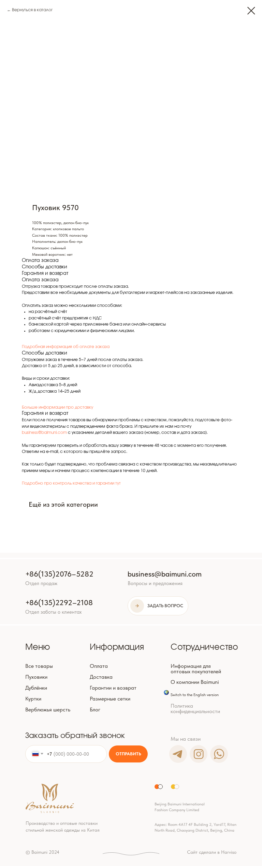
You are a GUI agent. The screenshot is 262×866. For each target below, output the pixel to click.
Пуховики (36, 677)
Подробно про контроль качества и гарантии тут (71, 483)
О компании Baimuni (195, 682)
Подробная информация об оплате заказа (66, 347)
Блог (95, 709)
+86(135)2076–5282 (59, 573)
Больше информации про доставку (57, 407)
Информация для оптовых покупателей (196, 669)
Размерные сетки (110, 698)
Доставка (101, 677)
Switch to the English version (195, 694)
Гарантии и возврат (113, 687)
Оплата (99, 666)
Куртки (33, 698)
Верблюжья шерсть (47, 709)
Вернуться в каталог (32, 10)
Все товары (39, 666)
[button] (158, 605)
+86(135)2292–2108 (59, 602)
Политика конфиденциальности (195, 708)
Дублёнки (36, 687)
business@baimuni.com (44, 432)
